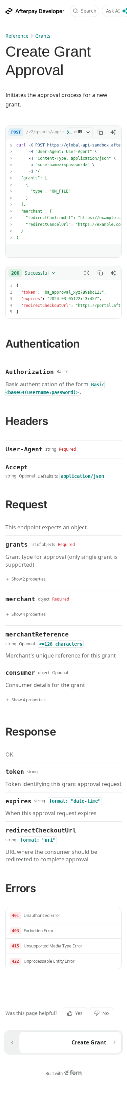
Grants (42, 36)
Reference (16, 36)
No (105, 1013)
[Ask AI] (113, 132)
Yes (79, 1013)
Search (89, 10)
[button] (63, 915)
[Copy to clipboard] (100, 132)
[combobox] (33, 273)
